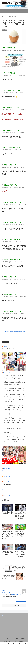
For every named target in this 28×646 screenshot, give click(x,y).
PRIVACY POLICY (20, 638)
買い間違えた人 (8, 433)
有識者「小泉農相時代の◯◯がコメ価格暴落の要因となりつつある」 (14, 383)
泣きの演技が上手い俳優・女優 (13, 428)
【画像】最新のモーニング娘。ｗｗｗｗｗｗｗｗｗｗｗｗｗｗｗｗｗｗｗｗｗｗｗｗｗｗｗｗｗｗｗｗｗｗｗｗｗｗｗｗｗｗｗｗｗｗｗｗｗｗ (14, 421)
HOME (7, 638)
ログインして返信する (21, 601)
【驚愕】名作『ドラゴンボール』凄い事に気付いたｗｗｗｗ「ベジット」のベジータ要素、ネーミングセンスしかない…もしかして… (14, 398)
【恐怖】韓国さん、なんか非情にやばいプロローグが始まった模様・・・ (14, 389)
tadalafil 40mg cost (16, 594)
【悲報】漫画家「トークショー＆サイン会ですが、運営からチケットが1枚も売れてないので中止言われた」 (14, 408)
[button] (25, 331)
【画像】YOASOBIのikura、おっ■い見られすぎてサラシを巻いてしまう (15, 377)
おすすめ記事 (6, 476)
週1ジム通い (7, 414)
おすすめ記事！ (7, 372)
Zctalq (3, 590)
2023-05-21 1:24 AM (6, 592)
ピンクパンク (6, 481)
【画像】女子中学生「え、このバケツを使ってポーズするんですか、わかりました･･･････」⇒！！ (14, 439)
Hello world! (7, 484)
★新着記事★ (6, 468)
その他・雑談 (6, 342)
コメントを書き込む (14, 605)
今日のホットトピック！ (10, 346)
